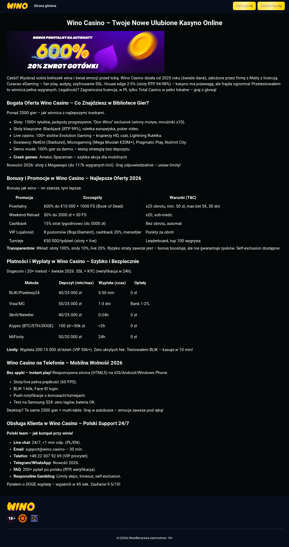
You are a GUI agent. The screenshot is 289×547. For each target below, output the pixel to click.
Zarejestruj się (271, 6)
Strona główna (45, 6)
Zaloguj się (244, 6)
